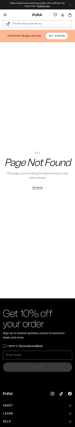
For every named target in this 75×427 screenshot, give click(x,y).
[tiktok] (61, 394)
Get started (57, 36)
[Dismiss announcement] (70, 5)
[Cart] (70, 15)
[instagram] (52, 394)
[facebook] (70, 394)
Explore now (43, 6)
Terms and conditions (31, 346)
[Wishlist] (55, 15)
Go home (37, 187)
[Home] (37, 15)
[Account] (62, 15)
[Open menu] (5, 15)
